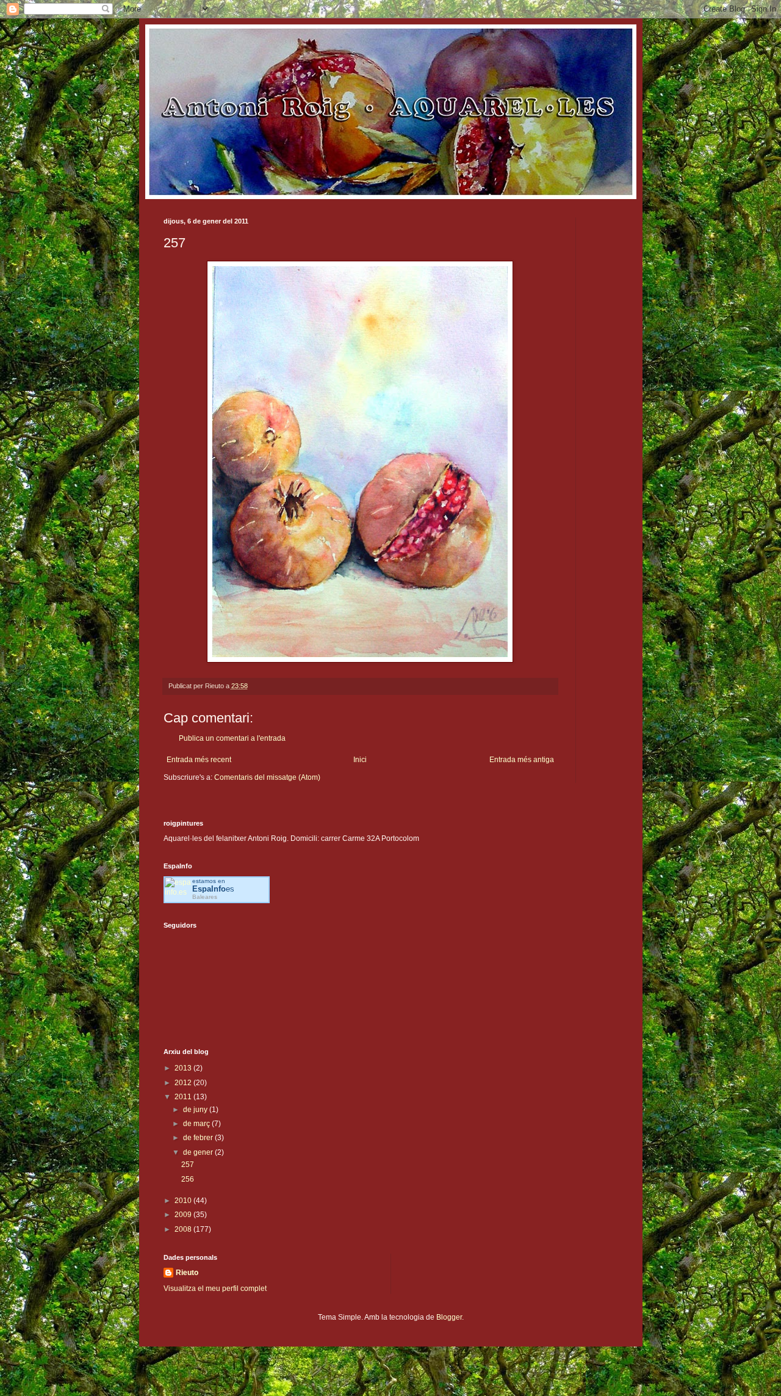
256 (187, 1179)
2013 (184, 1068)
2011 (184, 1096)
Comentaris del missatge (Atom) (267, 777)
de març (197, 1123)
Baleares (204, 896)
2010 (184, 1200)
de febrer (199, 1137)
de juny (196, 1109)
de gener (199, 1152)
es (213, 888)
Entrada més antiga (521, 759)
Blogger (449, 1317)
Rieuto (187, 1272)
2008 (184, 1229)
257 (187, 1164)
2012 (184, 1082)
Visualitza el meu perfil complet (215, 1288)
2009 (184, 1214)
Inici (360, 759)
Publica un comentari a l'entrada (232, 738)
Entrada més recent (199, 759)
